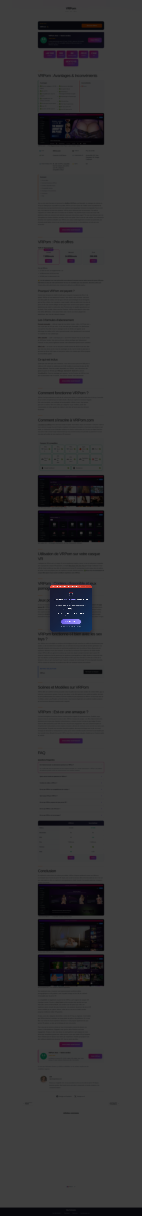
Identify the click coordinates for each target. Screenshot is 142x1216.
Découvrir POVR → (71, 622)
